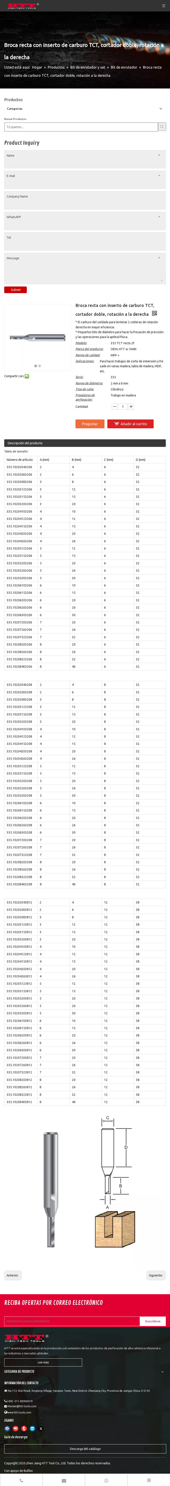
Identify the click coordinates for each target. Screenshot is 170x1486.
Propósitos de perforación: (85, 397)
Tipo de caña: (84, 389)
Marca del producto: (89, 349)
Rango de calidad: (87, 355)
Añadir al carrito (134, 424)
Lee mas (43, 1362)
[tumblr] (24, 1428)
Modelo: (81, 343)
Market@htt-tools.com (22, 1406)
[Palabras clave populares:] (162, 127)
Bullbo (28, 1471)
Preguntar (90, 424)
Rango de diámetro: (89, 383)
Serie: (79, 377)
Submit (16, 290)
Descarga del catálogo (85, 1449)
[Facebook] (7, 1428)
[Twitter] (41, 1428)
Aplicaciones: (84, 361)
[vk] (15, 1428)
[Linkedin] (32, 1428)
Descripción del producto (25, 443)
